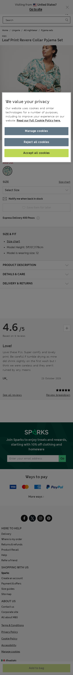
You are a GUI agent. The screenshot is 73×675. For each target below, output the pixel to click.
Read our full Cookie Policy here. (39, 120)
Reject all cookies (36, 142)
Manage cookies (36, 131)
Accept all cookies (36, 153)
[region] (36, 127)
